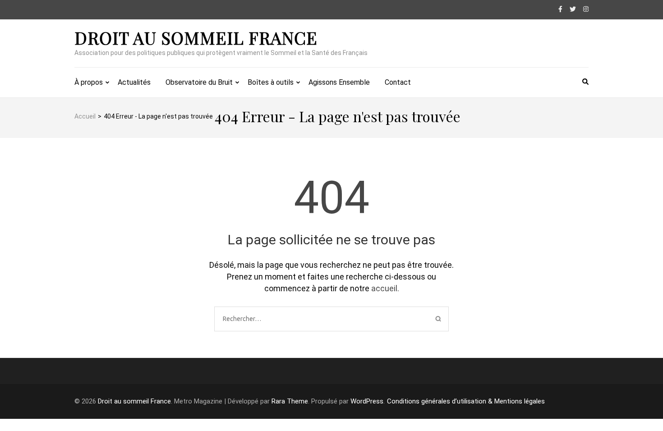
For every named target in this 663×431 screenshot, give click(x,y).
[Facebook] (560, 9)
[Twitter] (573, 9)
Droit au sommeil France (196, 37)
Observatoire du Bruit (199, 82)
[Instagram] (586, 9)
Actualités (134, 82)
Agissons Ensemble (339, 82)
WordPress (366, 401)
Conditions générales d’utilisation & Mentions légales (466, 401)
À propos (88, 82)
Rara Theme (290, 401)
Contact (398, 82)
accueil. (385, 288)
